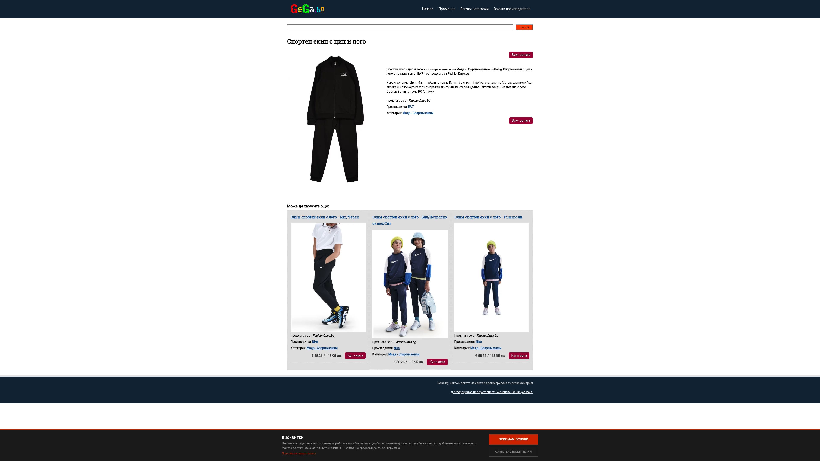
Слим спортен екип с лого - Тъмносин (488, 217)
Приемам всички (513, 439)
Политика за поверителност (299, 453)
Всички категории (474, 9)
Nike (315, 341)
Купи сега (355, 355)
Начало (427, 9)
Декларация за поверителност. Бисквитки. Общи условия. (492, 392)
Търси (524, 27)
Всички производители (512, 9)
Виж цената (521, 55)
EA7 (411, 106)
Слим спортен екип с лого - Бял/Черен (325, 217)
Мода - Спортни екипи (418, 113)
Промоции (446, 9)
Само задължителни (513, 451)
